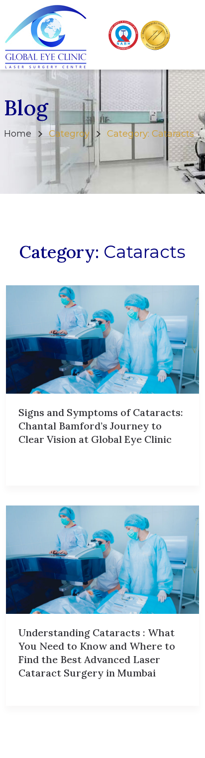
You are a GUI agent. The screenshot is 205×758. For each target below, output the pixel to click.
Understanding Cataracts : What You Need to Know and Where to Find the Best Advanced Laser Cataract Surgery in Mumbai (96, 652)
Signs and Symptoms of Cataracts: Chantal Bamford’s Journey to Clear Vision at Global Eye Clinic (100, 425)
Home (17, 133)
